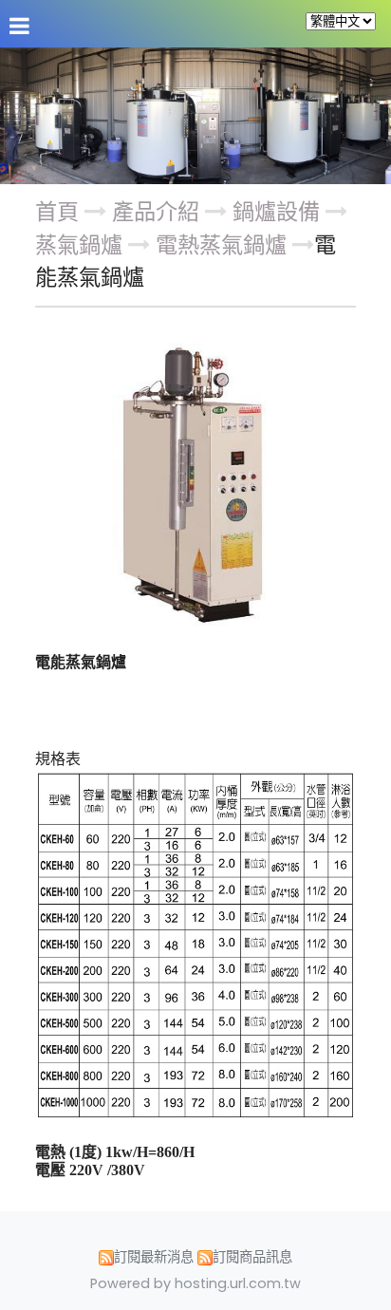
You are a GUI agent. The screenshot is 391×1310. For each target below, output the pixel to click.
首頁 (57, 211)
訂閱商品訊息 (252, 1256)
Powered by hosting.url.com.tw (195, 1283)
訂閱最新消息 (154, 1256)
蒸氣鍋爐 (78, 245)
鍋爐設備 (276, 211)
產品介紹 (158, 211)
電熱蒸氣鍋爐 (221, 245)
